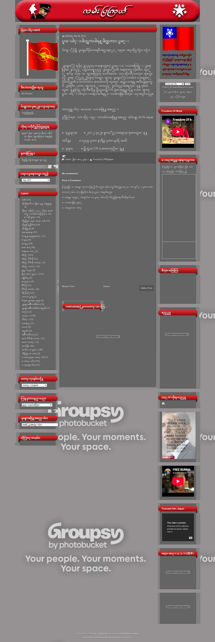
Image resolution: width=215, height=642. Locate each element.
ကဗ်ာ (24, 200)
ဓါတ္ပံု (24, 255)
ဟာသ (25, 327)
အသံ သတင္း (28, 342)
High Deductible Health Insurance (108, 637)
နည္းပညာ (27, 270)
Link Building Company (129, 633)
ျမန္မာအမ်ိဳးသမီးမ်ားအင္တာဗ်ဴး (34, 308)
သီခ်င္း (25, 319)
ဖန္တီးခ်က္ (25, 278)
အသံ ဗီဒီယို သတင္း (31, 338)
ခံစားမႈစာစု (27, 232)
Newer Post (68, 286)
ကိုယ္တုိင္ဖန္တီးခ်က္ (29, 224)
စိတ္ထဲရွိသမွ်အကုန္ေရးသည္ (34, 160)
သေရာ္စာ (26, 323)
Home (106, 286)
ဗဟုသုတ (26, 281)
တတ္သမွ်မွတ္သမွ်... (28, 113)
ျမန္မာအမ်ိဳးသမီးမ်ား (31, 304)
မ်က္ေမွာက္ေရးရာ (31, 300)
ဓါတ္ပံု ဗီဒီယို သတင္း (32, 262)
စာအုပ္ (25, 243)
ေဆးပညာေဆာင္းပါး (33, 357)
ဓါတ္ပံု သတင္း (29, 266)
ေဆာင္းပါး (28, 361)
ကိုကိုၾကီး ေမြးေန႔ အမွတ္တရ (36, 203)
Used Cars (127, 637)
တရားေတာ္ (28, 251)
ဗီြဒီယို (25, 293)
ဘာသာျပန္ (27, 297)
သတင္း (26, 316)
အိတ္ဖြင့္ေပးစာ (29, 353)
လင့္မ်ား (25, 312)
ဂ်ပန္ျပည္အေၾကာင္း (32, 236)
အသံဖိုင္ (25, 346)
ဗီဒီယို (24, 285)
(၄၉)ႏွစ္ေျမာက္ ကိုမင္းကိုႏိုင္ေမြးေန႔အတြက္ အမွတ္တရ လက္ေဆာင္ (37, 136)
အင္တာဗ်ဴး (25, 331)
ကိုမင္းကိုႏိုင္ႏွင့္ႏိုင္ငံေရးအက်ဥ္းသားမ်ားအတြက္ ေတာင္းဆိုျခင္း (37, 214)
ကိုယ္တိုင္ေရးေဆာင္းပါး (33, 221)
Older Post (146, 288)
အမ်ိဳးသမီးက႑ (28, 334)
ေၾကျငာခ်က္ (29, 365)
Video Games (88, 637)
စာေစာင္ (26, 247)
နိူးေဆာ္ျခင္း (30, 274)
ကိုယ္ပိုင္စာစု (26, 228)
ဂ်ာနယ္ (25, 240)
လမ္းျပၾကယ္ (100, 633)
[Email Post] (63, 156)
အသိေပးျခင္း (30, 350)
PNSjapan (108, 159)
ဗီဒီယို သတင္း (29, 289)
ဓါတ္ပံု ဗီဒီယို (27, 259)
